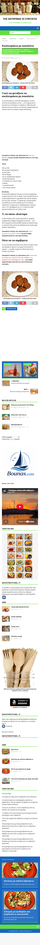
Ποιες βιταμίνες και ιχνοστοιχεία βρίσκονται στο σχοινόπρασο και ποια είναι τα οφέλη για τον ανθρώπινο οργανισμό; (17, 849)
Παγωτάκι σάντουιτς (18, 415)
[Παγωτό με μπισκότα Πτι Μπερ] (6, 407)
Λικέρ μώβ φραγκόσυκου (20, 607)
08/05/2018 (15, 427)
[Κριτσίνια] (6, 751)
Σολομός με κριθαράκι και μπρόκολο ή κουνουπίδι (17, 912)
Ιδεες (4, 745)
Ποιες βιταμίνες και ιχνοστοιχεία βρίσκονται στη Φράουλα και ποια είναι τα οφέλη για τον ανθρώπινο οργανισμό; (19, 826)
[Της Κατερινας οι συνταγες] (20, 14)
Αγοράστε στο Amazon (20, 707)
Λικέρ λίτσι (15, 626)
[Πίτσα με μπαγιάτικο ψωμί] (6, 771)
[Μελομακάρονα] (6, 427)
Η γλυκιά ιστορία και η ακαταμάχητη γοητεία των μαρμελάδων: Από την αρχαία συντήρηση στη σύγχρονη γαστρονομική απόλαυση (19, 802)
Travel (12, 483)
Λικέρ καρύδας (16, 617)
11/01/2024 (15, 771)
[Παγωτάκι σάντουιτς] (6, 417)
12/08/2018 (15, 407)
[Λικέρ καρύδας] (6, 619)
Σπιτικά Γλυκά (11, 309)
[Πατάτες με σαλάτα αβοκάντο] (6, 761)
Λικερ (4, 602)
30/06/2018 (15, 417)
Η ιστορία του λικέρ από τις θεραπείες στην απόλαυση (19, 797)
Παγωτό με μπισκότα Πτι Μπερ (22, 405)
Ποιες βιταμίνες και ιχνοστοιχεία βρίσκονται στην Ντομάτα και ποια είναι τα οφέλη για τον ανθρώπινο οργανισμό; (18, 841)
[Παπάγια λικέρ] (6, 638)
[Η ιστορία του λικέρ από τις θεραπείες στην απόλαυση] (12, 370)
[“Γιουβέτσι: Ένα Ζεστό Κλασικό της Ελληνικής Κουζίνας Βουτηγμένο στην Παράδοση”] (20, 543)
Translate (17, 439)
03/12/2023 (15, 781)
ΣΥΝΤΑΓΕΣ (12, 38)
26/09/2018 (6, 58)
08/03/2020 (15, 619)
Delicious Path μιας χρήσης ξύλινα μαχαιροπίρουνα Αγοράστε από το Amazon (20, 689)
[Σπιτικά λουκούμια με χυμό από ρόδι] (6, 781)
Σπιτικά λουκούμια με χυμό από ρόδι (24, 779)
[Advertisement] (20, 132)
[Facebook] (4, 597)
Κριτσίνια (14, 749)
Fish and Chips (6, 793)
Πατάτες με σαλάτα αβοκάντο (22, 759)
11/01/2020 (15, 628)
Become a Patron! (7, 732)
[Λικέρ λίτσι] (6, 629)
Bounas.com (6, 483)
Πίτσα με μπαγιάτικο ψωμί (21, 769)
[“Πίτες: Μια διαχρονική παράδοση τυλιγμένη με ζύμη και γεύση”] (28, 543)
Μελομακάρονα (16, 425)
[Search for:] (20, 33)
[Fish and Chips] (11, 537)
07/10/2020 (15, 609)
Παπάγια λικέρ (16, 636)
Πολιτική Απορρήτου (8, 859)
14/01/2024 (15, 761)
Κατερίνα (15, 58)
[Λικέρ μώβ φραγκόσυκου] (6, 609)
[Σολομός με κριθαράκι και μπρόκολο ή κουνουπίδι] (20, 900)
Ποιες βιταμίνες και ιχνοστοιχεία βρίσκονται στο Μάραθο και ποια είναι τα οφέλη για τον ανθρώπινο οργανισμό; (18, 833)
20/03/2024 (15, 751)
